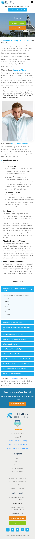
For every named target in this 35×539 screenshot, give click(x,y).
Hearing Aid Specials (17, 23)
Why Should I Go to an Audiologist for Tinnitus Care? (16, 328)
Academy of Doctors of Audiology (17, 448)
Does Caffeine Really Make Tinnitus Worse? (16, 364)
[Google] (8, 530)
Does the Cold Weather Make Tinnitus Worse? (16, 359)
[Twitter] (22, 529)
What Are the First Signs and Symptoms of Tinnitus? (15, 289)
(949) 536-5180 (17, 503)
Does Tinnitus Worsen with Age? (12, 349)
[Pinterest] (27, 530)
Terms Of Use (17, 475)
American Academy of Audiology (17, 441)
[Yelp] (12, 530)
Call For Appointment (18, 10)
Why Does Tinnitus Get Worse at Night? (14, 369)
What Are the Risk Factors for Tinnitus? (14, 339)
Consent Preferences (17, 488)
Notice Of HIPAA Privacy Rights (17, 478)
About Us (17, 461)
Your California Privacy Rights (17, 481)
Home (17, 458)
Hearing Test (17, 465)
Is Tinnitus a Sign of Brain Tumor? (13, 354)
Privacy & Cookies (17, 471)
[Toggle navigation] (32, 2)
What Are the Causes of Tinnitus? (12, 322)
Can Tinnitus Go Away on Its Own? (13, 334)
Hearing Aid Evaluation (17, 468)
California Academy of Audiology (17, 444)
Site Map (17, 485)
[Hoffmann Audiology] (7, 3)
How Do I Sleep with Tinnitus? (12, 374)
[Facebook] (17, 530)
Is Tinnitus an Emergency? (10, 344)
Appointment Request (17, 28)
